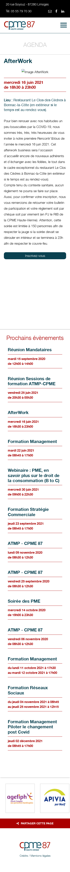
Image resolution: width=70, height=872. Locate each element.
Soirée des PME (24, 601)
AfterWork (18, 412)
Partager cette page (37, 823)
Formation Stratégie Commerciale (28, 512)
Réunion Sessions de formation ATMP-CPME (31, 381)
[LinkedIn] (62, 11)
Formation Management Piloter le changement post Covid (32, 727)
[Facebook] (56, 11)
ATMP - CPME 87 (25, 543)
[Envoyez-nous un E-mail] (50, 11)
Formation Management (32, 441)
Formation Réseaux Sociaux (28, 690)
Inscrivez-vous (35, 256)
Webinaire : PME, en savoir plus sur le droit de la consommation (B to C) (34, 475)
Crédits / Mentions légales (35, 855)
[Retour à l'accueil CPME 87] (19, 26)
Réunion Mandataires (30, 349)
